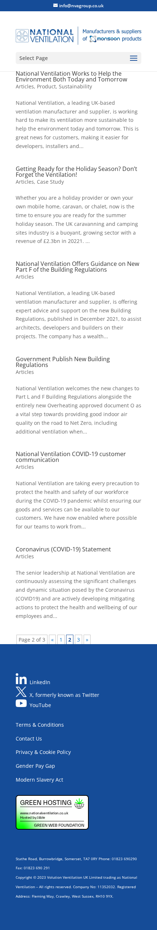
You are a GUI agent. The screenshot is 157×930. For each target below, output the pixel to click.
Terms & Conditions (40, 724)
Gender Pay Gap (35, 765)
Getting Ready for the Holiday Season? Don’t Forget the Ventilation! (76, 172)
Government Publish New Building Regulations (63, 362)
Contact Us (29, 738)
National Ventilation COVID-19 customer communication (71, 457)
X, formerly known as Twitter (64, 694)
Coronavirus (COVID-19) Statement (63, 549)
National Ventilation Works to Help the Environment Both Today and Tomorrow (71, 76)
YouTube (40, 705)
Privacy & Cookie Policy (43, 752)
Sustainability (75, 86)
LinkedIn (40, 682)
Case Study (50, 181)
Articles (25, 86)
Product (46, 86)
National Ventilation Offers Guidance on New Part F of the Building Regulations (77, 267)
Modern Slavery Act (39, 779)
